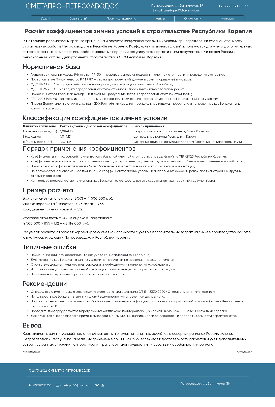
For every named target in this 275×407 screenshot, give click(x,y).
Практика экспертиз (121, 18)
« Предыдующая (31, 351)
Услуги (45, 18)
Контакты (227, 18)
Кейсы (160, 18)
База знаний (78, 18)
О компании (192, 18)
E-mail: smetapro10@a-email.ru (176, 10)
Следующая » (244, 351)
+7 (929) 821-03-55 (234, 6)
